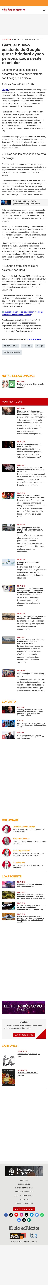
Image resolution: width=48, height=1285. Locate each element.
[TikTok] (26, 1215)
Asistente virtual (10, 346)
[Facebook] (6, 1215)
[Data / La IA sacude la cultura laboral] (8, 570)
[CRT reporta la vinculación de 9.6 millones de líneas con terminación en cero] (8, 682)
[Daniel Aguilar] (6, 864)
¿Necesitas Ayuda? (24, 1209)
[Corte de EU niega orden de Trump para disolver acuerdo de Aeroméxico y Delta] (8, 651)
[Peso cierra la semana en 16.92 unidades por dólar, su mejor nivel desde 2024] (8, 476)
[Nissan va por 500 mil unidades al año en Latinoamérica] (8, 884)
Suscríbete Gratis (24, 1035)
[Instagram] (21, 1215)
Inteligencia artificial (12, 352)
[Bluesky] (37, 1215)
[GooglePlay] (29, 1220)
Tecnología (27, 346)
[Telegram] (32, 1215)
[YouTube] (16, 1215)
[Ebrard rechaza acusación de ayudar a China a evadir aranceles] (8, 506)
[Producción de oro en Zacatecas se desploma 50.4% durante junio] (8, 623)
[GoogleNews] (19, 1220)
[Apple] (24, 1220)
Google (5, 90)
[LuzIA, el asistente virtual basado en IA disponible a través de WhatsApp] (8, 384)
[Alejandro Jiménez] (6, 841)
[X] (11, 1215)
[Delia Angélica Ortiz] (6, 852)
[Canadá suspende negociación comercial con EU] (8, 451)
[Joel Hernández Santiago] (6, 829)
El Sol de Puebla (33, 339)
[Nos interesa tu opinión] (24, 1171)
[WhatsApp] (42, 1215)
